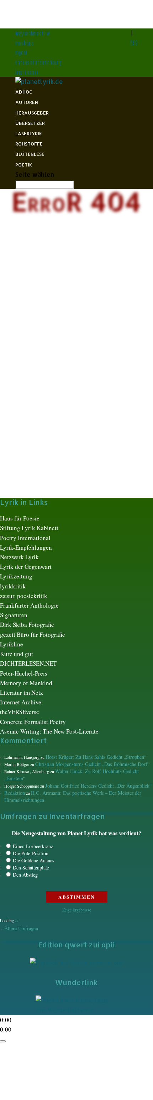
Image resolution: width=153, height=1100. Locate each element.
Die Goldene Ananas (33, 860)
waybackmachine (33, 33)
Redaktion (14, 792)
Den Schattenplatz (31, 867)
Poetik (23, 165)
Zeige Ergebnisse (76, 910)
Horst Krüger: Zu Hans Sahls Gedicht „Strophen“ (96, 756)
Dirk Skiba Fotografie (27, 624)
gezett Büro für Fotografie (32, 634)
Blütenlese (29, 154)
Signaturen (13, 615)
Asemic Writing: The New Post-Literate (49, 731)
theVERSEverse (19, 712)
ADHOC (23, 92)
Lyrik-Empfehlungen (26, 547)
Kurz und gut (16, 654)
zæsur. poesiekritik (23, 596)
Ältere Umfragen (21, 928)
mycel (21, 52)
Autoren (26, 102)
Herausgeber (32, 113)
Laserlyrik (28, 133)
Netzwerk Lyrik (19, 557)
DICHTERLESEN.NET (28, 663)
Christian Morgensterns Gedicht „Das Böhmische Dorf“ (92, 764)
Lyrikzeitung (16, 576)
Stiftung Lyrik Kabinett (29, 528)
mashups (24, 42)
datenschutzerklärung (38, 62)
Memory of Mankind (26, 683)
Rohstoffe (29, 144)
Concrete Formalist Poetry (33, 722)
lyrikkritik (13, 586)
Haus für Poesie (19, 518)
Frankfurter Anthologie (29, 605)
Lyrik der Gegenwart (26, 566)
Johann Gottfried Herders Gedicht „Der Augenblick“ (98, 785)
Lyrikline (11, 644)
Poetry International (25, 538)
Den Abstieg (25, 874)
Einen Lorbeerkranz (33, 846)
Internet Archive (20, 702)
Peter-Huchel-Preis (23, 673)
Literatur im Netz (21, 692)
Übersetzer (30, 123)
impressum (26, 72)
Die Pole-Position (30, 853)
